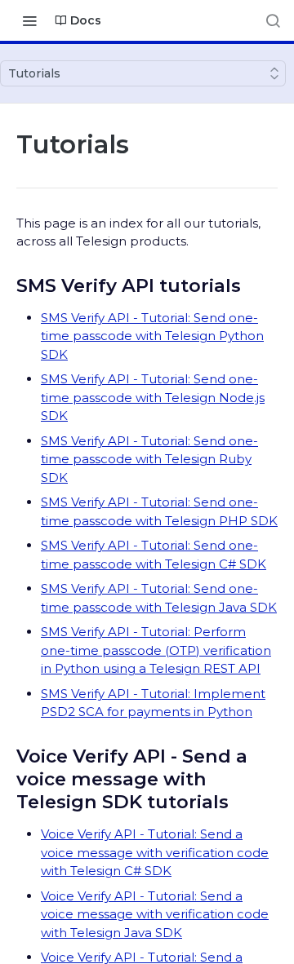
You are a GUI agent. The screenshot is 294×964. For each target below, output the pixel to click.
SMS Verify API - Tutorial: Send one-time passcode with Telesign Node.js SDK (153, 397)
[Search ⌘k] (273, 20)
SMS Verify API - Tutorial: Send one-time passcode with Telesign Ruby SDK (149, 459)
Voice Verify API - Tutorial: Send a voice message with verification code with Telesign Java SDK (155, 914)
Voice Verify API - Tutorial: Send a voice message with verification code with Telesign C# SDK (155, 852)
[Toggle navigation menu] (29, 20)
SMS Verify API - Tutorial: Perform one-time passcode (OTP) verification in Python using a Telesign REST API (156, 650)
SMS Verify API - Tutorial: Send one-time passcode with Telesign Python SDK (152, 336)
